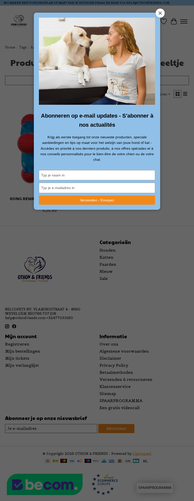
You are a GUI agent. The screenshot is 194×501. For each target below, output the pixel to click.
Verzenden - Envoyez (97, 200)
